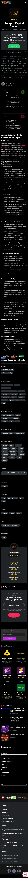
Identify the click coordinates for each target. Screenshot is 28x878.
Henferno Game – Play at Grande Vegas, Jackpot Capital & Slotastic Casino (18, 719)
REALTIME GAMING (8, 370)
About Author (5, 812)
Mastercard (6, 397)
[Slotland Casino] (21, 656)
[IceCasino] (7, 684)
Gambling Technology (7, 761)
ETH (21, 498)
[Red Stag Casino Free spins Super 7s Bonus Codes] (5, 741)
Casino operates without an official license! (16, 473)
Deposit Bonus (8, 593)
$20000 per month (7, 433)
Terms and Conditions (7, 818)
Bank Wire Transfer (8, 415)
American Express (7, 385)
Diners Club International (9, 391)
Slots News (4, 770)
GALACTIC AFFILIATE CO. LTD (10, 525)
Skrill (23, 400)
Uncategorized (5, 772)
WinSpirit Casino (7, 675)
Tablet (18, 513)
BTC (4, 498)
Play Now (13, 46)
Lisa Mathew (11, 83)
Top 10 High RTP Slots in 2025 (9, 861)
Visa (4, 403)
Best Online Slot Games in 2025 (9, 855)
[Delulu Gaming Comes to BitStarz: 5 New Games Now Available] (5, 732)
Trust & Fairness (14, 562)
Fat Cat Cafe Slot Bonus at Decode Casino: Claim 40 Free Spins (18, 710)
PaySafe (5, 400)
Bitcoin (17, 385)
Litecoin (22, 394)
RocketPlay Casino (7, 658)
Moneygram (15, 418)
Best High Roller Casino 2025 (9, 843)
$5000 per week (20, 433)
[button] (22, 2)
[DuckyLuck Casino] (21, 674)
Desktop (5, 513)
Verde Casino (21, 693)
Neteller (21, 397)
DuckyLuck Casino (21, 675)
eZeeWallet (5, 394)
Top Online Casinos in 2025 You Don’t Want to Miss (13, 846)
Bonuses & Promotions (14, 572)
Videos (3, 775)
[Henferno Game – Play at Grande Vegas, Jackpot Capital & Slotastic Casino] (5, 716)
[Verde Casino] (21, 691)
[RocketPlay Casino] (7, 656)
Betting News (4, 753)
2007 (4, 537)
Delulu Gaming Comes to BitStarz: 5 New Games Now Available (17, 727)
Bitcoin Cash (6, 388)
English (4, 486)
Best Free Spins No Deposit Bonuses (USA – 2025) (13, 829)
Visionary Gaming (7, 373)
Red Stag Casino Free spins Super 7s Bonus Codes (17, 735)
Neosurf (14, 397)
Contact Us (4, 809)
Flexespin (14, 394)
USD (4, 501)
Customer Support (14, 577)
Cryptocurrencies (12, 498)
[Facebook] (9, 871)
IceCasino (7, 693)
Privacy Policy (5, 815)
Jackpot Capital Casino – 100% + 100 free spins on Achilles (14, 599)
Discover (21, 391)
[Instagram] (14, 871)
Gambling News (5, 758)
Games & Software (14, 567)
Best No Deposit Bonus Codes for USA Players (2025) (13, 834)
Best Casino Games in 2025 (8, 858)
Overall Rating (14, 552)
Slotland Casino (21, 658)
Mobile (12, 513)
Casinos (3, 756)
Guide (2, 764)
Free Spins (15, 593)
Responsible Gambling (7, 821)
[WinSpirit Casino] (7, 674)
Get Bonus (14, 615)
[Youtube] (19, 871)
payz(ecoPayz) (14, 400)
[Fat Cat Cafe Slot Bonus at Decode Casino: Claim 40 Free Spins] (5, 708)
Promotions (4, 767)
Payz (11, 421)
